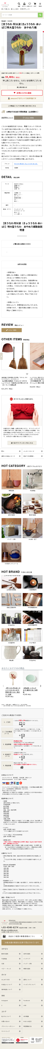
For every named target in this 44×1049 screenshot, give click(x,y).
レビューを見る (29, 117)
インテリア (26, 959)
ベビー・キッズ (6, 969)
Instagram (4, 1000)
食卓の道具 (4, 954)
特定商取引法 (27, 1026)
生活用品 (4, 959)
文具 (2, 963)
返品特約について (7, 117)
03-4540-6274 (10, 927)
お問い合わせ (5, 1021)
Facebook (26, 1000)
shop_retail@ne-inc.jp (10, 930)
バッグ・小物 (27, 963)
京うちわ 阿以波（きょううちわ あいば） (26, 164)
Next (41, 50)
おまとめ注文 (27, 1021)
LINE (24, 1005)
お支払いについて (6, 984)
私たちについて (6, 1016)
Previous (2, 50)
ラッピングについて (29, 984)
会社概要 (26, 1016)
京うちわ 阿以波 (24, 704)
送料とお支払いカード (8, 456)
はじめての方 (5, 979)
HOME (2, 704)
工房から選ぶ (8, 704)
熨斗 (2, 451)
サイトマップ (5, 1031)
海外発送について (6, 989)
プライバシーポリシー (8, 1026)
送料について (27, 979)
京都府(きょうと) (16, 704)
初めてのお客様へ (28, 456)
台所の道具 (26, 954)
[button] (1, 356)
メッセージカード (28, 451)
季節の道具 (26, 969)
